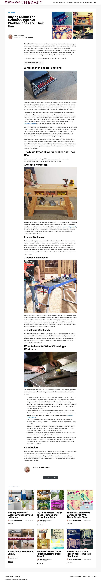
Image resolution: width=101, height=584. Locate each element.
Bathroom (62, 2)
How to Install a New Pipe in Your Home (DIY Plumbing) (79, 553)
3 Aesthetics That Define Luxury (21, 552)
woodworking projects (69, 227)
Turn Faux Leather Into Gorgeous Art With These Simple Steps (78, 514)
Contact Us (88, 2)
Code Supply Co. (23, 579)
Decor (41, 531)
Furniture (12, 492)
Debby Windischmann (19, 35)
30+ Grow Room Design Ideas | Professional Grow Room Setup (49, 514)
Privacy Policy (86, 576)
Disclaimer (78, 576)
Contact (94, 576)
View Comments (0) (50, 478)
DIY (9, 12)
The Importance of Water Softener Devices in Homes (20, 514)
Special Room (46, 492)
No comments (29, 37)
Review (13, 12)
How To (82, 2)
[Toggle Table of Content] (40, 62)
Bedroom (55, 2)
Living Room (69, 2)
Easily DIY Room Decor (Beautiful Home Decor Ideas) (49, 553)
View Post (10, 523)
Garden (76, 2)
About (71, 576)
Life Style (12, 531)
